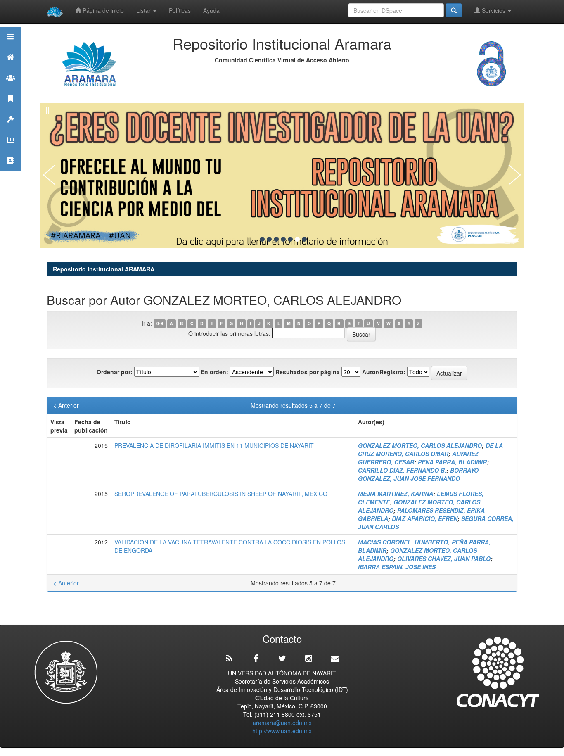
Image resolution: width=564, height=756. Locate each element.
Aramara (10, 67)
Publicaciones (10, 108)
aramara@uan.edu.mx (282, 722)
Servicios (493, 10)
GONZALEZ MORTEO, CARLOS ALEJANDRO (420, 445)
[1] (262, 239)
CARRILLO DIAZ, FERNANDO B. (402, 470)
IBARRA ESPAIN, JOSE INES (397, 567)
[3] (276, 239)
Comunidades (10, 88)
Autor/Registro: (383, 372)
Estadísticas (10, 150)
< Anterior (66, 405)
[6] (297, 239)
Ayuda (211, 10)
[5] (290, 239)
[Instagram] (308, 658)
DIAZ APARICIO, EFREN (424, 518)
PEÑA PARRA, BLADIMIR (452, 462)
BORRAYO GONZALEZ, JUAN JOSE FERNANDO (418, 474)
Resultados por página (307, 372)
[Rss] (229, 658)
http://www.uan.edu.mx (282, 731)
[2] (269, 239)
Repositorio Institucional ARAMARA (103, 269)
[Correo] (335, 658)
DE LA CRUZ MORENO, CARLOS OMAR (430, 449)
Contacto (10, 170)
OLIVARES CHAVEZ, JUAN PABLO (444, 558)
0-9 (159, 324)
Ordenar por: (115, 372)
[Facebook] (255, 658)
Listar (144, 10)
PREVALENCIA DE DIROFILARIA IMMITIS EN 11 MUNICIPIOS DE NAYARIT (214, 445)
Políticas (180, 10)
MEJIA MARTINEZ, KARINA (395, 494)
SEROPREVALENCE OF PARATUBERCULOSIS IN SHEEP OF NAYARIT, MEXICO (220, 494)
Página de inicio (102, 10)
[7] (304, 239)
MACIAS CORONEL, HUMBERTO (403, 542)
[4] (283, 239)
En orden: (214, 372)
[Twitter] (282, 658)
